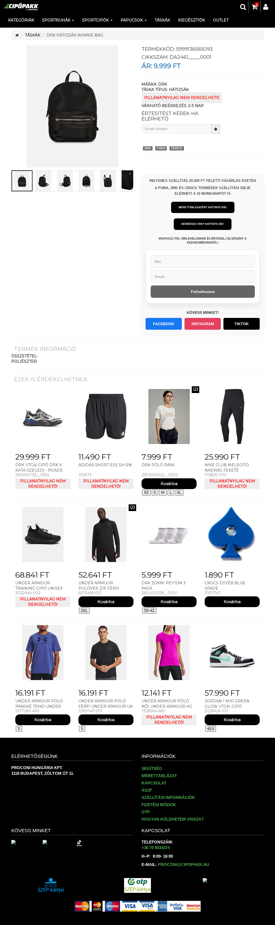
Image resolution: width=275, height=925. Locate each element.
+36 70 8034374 (156, 847)
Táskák (162, 20)
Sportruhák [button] (56, 20)
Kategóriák (21, 20)
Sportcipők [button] (96, 20)
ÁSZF (147, 790)
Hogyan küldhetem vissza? (173, 819)
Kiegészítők (191, 20)
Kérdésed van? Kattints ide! (202, 223)
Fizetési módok (159, 804)
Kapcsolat (154, 783)
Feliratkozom (203, 291)
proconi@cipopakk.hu (183, 864)
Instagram (202, 324)
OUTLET (221, 20)
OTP (146, 812)
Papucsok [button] (132, 20)
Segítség (152, 768)
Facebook (163, 324)
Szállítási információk (168, 797)
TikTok (241, 324)
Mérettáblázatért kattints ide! (203, 207)
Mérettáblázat (159, 775)
